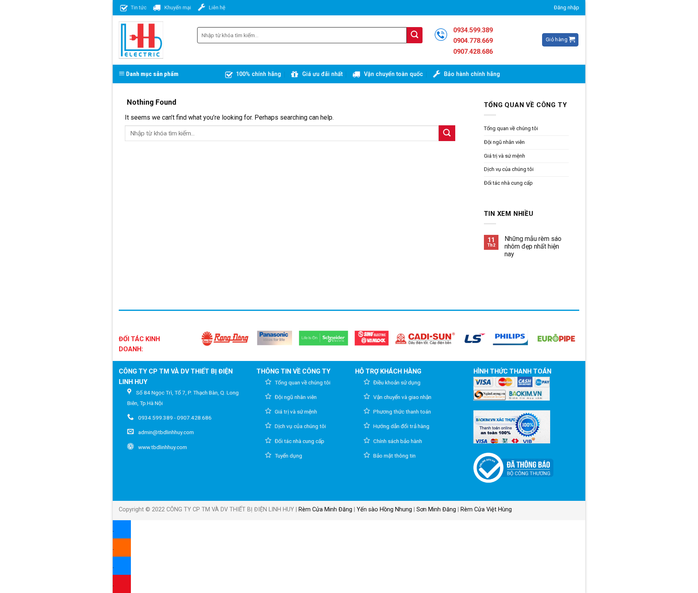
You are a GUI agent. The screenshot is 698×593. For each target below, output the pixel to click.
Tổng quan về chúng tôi (511, 128)
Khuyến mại (177, 7)
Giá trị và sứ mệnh (504, 156)
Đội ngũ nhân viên (504, 142)
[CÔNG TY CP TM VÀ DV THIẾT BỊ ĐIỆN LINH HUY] (141, 40)
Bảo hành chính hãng (472, 74)
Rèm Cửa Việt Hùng (486, 509)
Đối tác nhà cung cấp (508, 183)
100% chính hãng (258, 74)
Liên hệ (217, 7)
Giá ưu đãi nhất (322, 74)
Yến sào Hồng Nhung (384, 509)
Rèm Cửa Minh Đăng (325, 509)
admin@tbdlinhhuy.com (166, 432)
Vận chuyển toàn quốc (393, 74)
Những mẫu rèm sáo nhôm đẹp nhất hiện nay (533, 246)
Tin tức (139, 7)
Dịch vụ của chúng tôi (509, 169)
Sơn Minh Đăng (436, 509)
